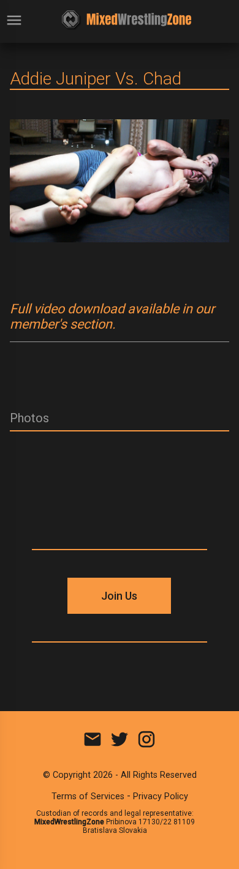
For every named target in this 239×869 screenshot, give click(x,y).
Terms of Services (87, 796)
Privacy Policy (160, 796)
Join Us (119, 595)
